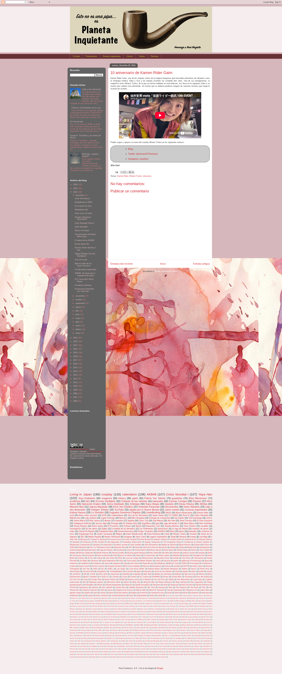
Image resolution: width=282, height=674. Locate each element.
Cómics (129, 56)
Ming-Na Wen (149, 582)
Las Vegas (121, 569)
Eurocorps (143, 611)
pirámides (192, 531)
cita (99, 649)
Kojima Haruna (78, 512)
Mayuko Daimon (205, 539)
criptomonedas (132, 649)
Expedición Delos (106, 531)
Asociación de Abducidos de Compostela (142, 598)
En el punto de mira (83, 206)
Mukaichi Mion (120, 547)
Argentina (104, 598)
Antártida (126, 574)
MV (84, 582)
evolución (144, 593)
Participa (154, 56)
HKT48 (186, 566)
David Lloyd (92, 609)
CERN (184, 563)
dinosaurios (89, 555)
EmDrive (95, 611)
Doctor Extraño (131, 609)
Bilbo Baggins (181, 601)
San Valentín (107, 587)
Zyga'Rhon (146, 523)
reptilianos (85, 563)
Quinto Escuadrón (142, 585)
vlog (125, 563)
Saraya (109, 635)
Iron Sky (86, 569)
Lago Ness (127, 622)
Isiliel (95, 569)
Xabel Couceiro (189, 553)
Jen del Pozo (159, 579)
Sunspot (161, 587)
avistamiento (204, 547)
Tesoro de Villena (134, 638)
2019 (75, 352)
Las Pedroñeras (146, 529)
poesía (188, 654)
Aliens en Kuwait (82, 230)
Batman (178, 574)
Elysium (197, 501)
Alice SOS (103, 574)
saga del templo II (171, 523)
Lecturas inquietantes (196, 509)
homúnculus (163, 529)
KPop (120, 558)
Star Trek (151, 587)
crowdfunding (153, 512)
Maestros (122, 625)
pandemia (194, 593)
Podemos (128, 585)
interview (147, 571)
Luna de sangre (132, 558)
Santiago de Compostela (159, 518)
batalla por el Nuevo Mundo (144, 509)
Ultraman (183, 537)
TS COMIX (173, 515)
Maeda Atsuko (154, 569)
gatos (139, 571)
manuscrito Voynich (93, 654)
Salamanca (83, 587)
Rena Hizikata (110, 633)
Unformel (176, 553)
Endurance (117, 611)
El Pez (90, 558)
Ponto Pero (204, 569)
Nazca (193, 569)
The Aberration (155, 638)
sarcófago (203, 537)
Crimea (133, 577)
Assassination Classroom (177, 598)
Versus (72, 643)
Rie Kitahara (122, 633)
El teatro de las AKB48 (84, 240)
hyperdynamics (90, 550)
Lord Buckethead (197, 622)
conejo (103, 593)
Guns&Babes (108, 614)
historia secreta (121, 545)
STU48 (72, 587)
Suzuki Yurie (74, 638)
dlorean (107, 520)
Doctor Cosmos (98, 566)
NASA (168, 513)
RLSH (88, 633)
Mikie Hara (85, 627)
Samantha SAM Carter (132, 542)
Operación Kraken (91, 504)
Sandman (88, 635)
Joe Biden (83, 619)
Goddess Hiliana (160, 539)
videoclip (146, 657)
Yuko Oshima (190, 526)
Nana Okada (152, 504)
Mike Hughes (74, 627)
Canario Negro (184, 603)
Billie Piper (191, 601)
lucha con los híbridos (163, 571)
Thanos (144, 638)
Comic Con (143, 520)
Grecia (194, 550)
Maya (177, 625)
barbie (189, 646)
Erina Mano (168, 550)
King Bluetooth (75, 622)
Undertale (139, 641)
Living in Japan (81, 494)
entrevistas (107, 545)
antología (83, 646)
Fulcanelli (168, 611)
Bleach (202, 574)
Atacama (202, 598)
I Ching (143, 617)
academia (75, 501)
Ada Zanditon (136, 545)
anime (208, 643)
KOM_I (110, 569)
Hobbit (201, 614)
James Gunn (205, 617)
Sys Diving (84, 638)
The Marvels (188, 638)
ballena (181, 646)
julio (77, 311)
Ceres (87, 606)
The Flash (194, 587)
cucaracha (143, 649)
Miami (126, 582)
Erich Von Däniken (123, 507)
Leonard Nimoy (151, 622)
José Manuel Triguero (107, 619)
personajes (179, 654)
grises (207, 561)
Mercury (207, 625)
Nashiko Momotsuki (159, 627)
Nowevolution (205, 627)
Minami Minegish (97, 627)
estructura (195, 649)
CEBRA (126, 603)
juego (164, 651)
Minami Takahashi (86, 553)
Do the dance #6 (82, 244)
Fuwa (85, 579)
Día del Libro (186, 609)
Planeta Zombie (118, 553)
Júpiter (171, 579)
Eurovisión (153, 611)
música (122, 498)
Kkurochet (86, 622)
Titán (79, 641)
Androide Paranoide (149, 507)
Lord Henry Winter (137, 569)
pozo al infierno (126, 555)
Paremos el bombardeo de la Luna (86, 108)
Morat (139, 627)
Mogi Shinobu (181, 582)
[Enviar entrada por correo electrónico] (116, 172)
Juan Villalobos (139, 619)
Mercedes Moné (113, 582)
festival (96, 651)
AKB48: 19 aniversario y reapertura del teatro (85, 274)
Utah (102, 590)
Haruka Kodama (154, 614)
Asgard (123, 598)
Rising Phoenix (80, 526)
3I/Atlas (203, 504)
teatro (152, 595)
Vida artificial (81, 643)
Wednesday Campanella (80, 545)
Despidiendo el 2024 (83, 202)
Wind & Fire (129, 643)
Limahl (176, 622)
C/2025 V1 (104, 577)
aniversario (73, 646)
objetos (185, 571)
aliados (87, 593)
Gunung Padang (121, 614)
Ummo (130, 641)
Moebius (118, 627)
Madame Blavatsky (109, 625)
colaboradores (117, 515)
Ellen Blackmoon (198, 498)
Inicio (163, 264)
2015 (75, 367)
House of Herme (111, 617)
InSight (170, 617)
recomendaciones (119, 595)
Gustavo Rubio (176, 539)
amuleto (201, 553)
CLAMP (134, 603)
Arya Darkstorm (87, 498)
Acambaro (189, 595)
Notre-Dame (194, 627)
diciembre (79, 195)
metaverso (74, 563)
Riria (165, 585)
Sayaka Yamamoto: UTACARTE (83, 218)
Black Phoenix (185, 545)
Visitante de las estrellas (134, 501)
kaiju (169, 651)
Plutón (152, 630)
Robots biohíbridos (154, 633)
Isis (102, 569)
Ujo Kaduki (179, 518)
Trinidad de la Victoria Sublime (196, 542)
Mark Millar (139, 625)
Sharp (173, 537)
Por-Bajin (83, 561)
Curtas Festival (130, 539)
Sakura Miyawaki (98, 507)
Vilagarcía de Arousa (124, 590)
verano (209, 571)
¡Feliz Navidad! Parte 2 (84, 223)
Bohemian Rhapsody (96, 603)
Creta (148, 606)
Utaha (198, 641)
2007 (75, 397)
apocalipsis (93, 646)
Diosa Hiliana (186, 504)
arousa (142, 646)
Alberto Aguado (94, 537)
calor (95, 593)
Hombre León (76, 617)
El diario (76, 56)
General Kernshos (125, 531)
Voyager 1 (92, 643)
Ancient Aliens (140, 550)
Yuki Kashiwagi (195, 518)
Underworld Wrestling (152, 641)
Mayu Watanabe (188, 625)
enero (78, 333)
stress (108, 657)
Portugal (114, 523)
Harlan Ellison (110, 579)
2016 (75, 364)
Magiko (73, 553)
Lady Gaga (197, 579)
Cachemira (163, 603)
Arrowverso (114, 598)
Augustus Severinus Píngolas (125, 512)
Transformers (88, 641)
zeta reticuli (134, 563)
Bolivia (108, 603)
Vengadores (101, 571)
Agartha (131, 520)
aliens (181, 531)
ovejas (171, 654)
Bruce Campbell (90, 577)
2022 (75, 341)
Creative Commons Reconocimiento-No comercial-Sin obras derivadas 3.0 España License (86, 456)
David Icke (81, 609)
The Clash (166, 638)
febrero (78, 329)
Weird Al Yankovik (156, 590)
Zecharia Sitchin (197, 643)
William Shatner (146, 561)
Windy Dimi (191, 547)
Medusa (199, 625)
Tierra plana (131, 561)
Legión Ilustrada (108, 518)
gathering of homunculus (192, 561)
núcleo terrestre (160, 654)
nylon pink (149, 654)
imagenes (107, 498)
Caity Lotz (172, 603)
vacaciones (137, 657)
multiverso (120, 654)
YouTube (119, 509)
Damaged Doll (198, 555)
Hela (164, 614)
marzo (78, 325)
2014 (75, 371)
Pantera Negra (86, 630)
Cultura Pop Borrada (168, 606)
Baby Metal (109, 601)
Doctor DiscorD (118, 609)
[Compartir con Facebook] (130, 172)
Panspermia (74, 630)
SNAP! (203, 633)
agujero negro (75, 593)
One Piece (186, 558)
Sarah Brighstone (109, 561)
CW (141, 603)
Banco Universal (120, 601)
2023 (75, 338)
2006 (75, 401)
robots (138, 555)
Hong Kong (99, 617)
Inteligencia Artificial (82, 523)
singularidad (141, 595)
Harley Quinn (197, 566)
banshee (96, 545)
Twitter (123, 641)
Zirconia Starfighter (105, 501)
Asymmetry (193, 598)
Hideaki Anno (190, 539)
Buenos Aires (117, 603)
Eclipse (197, 545)
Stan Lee (167, 635)
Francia (167, 566)
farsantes (88, 651)
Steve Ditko (187, 635)
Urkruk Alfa (189, 641)
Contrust (140, 606)
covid (122, 649)
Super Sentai (158, 515)
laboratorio (186, 651)
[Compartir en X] (127, 172)
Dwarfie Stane (174, 609)
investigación (75, 529)
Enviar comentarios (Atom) (166, 271)
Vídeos (142, 56)
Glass (80, 614)
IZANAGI (161, 531)
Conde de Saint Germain (126, 606)
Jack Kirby (110, 558)
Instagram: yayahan (138, 159)
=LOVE (92, 574)
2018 (75, 356)
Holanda (209, 614)
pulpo (90, 595)
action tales (204, 590)
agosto (78, 307)
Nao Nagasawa (196, 582)
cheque (93, 649)
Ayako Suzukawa (104, 534)
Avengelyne (91, 601)
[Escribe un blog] (124, 172)
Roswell (186, 633)
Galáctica (177, 611)
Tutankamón (114, 641)
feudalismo (105, 651)
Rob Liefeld (153, 553)
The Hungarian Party (172, 542)
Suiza (121, 561)
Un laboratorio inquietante (85, 269)
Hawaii (99, 558)
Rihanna (132, 633)
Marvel (138, 526)
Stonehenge (75, 571)
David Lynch (84, 566)
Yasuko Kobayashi (174, 590)
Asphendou (163, 598)
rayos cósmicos (102, 595)
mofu (177, 571)
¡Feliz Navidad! (81, 227)
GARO (72, 547)
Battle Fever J (162, 601)
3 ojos (129, 550)
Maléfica (131, 625)
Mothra (184, 569)
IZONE (122, 579)
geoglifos (127, 651)
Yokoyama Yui (191, 590)
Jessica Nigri (101, 523)
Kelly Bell (198, 619)
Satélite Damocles (136, 587)
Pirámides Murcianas (139, 630)
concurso (115, 649)
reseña (80, 657)
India (177, 617)
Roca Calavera (169, 633)
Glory (86, 614)
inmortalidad (137, 651)
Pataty (107, 630)
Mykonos (123, 518)
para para (206, 593)
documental (159, 649)
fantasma (73, 651)
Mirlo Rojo (109, 627)
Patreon (115, 630)
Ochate (176, 558)
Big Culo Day (190, 574)
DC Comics (144, 577)
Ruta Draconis (187, 585)
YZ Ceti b (153, 643)
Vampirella (206, 641)
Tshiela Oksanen (101, 641)
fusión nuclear (116, 651)
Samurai (95, 587)
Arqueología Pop (86, 534)
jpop (157, 523)
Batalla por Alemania (163, 574)
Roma (179, 633)
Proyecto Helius (194, 630)
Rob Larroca (95, 520)
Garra (185, 611)
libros (177, 593)
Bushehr (186, 555)
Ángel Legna (161, 657)
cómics (209, 518)
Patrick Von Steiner (154, 498)
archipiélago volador (123, 646)
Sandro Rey (121, 587)
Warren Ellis (141, 590)
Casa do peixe (77, 606)
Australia (81, 601)
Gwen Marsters (192, 507)
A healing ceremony (83, 285)
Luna (72, 515)
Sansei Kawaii (99, 635)
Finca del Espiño (202, 577)
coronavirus (77, 555)
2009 (75, 390)
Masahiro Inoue (163, 558)
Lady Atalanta (90, 518)
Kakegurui (162, 619)
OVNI (104, 515)
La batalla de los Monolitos (123, 529)
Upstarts (169, 504)
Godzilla (177, 566)
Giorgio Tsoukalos (145, 531)
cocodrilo (204, 526)
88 (85, 574)
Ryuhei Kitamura (203, 585)
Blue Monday (81, 603)
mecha (112, 654)
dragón (134, 593)
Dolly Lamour (143, 609)
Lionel (166, 534)
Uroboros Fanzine (89, 590)
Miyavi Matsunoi (165, 582)
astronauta (151, 646)
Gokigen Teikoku (100, 509)
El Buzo (81, 558)
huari (170, 593)
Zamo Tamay (175, 643)
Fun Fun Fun (75, 579)
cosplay (106, 494)
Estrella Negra (182, 550)
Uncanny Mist (88, 571)
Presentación (91, 56)
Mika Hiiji (136, 582)
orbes (193, 571)
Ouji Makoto (158, 520)
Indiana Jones (133, 579)
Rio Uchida (99, 542)
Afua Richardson (151, 545)
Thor (203, 587)
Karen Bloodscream (134, 534)
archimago (110, 646)
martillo (105, 654)
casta (86, 649)
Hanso (144, 614)
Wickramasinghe (104, 643)
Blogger (160, 668)
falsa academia (104, 555)
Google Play (96, 579)
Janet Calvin (140, 537)
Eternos (146, 566)
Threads (207, 638)
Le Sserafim (97, 512)
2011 (75, 382)
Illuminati (162, 617)
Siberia (173, 547)
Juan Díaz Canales (124, 619)
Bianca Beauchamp (184, 513)
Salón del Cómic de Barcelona (155, 547)
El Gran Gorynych (204, 520)
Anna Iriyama (93, 598)
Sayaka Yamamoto (152, 542)
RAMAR (81, 633)
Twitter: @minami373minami (143, 154)
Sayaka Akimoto (172, 526)
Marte (172, 531)
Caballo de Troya (151, 603)
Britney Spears (155, 550)
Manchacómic (147, 558)
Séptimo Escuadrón (97, 638)
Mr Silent (146, 627)
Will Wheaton (117, 643)
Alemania (209, 595)
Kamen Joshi (173, 619)
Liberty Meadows (165, 622)
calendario (129, 494)
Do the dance (91, 529)
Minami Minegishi (171, 569)
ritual (131, 595)
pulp (83, 595)
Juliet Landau (151, 619)
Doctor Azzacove (104, 609)
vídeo (72, 531)
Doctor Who (177, 577)
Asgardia (136, 574)
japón (135, 498)
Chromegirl (194, 563)
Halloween (82, 547)
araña (102, 646)
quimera (72, 657)
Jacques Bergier (192, 617)
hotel (115, 555)
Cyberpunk (182, 606)
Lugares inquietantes (158, 537)
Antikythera (160, 563)
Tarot (170, 587)
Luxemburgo (96, 625)
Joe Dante (93, 619)
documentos (171, 507)
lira (200, 651)
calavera (196, 646)
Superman (206, 635)
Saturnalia (118, 635)
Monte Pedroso (102, 553)
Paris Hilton (98, 630)
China (124, 577)
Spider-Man (158, 635)
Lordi (81, 625)
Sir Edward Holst (130, 523)
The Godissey (177, 638)
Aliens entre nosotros (88, 515)
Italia (183, 617)
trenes (121, 657)
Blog (130, 149)
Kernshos (207, 619)
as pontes (129, 571)
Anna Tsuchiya (186, 520)
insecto (146, 651)
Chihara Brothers (98, 606)
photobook (74, 595)
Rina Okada (141, 633)
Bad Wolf (147, 574)
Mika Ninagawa (138, 518)
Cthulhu (155, 606)
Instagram (128, 537)
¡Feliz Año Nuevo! (82, 198)
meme (184, 593)
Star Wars (165, 553)
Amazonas (115, 574)
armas (135, 646)
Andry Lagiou (164, 555)
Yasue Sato (164, 643)
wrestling (120, 550)
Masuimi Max (77, 507)
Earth (195, 609)
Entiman (127, 526)
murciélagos (131, 654)
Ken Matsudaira (183, 579)
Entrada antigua (201, 264)
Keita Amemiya (153, 534)
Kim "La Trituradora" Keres (100, 547)
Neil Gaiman (172, 627)
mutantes (119, 520)
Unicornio (165, 641)
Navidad (76, 542)
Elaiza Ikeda (97, 526)
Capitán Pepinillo (206, 603)
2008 (75, 393)
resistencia (97, 563)
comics (158, 561)
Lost (87, 625)
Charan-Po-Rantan (86, 531)
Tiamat (72, 641)
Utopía (181, 547)
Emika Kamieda (105, 611)
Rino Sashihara (205, 523)
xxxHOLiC (77, 574)
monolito (193, 534)
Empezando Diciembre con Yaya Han (84, 290)
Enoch (126, 611)
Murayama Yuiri (153, 526)
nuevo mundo (172, 509)
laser (194, 651)
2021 (75, 345)
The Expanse (181, 587)
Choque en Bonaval (98, 539)
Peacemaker (125, 630)
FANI (160, 611)
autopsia (173, 646)
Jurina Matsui (79, 520)
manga (193, 537)
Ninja (137, 547)
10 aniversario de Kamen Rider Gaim (85, 235)
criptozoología (75, 550)
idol (88, 501)
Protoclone (182, 630)
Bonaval (84, 539)
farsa (80, 651)
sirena (107, 563)
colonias (106, 649)
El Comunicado (76, 121)
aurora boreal (162, 646)
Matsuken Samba (167, 625)
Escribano (134, 611)
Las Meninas (138, 622)
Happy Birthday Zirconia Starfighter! (85, 255)
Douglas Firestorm (115, 566)
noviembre (80, 296)
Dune (165, 609)
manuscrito (80, 654)
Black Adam (202, 601)
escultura (178, 649)
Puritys (205, 630)
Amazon (84, 598)
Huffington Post (125, 617)
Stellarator (177, 635)
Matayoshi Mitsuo (152, 625)
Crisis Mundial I (177, 494)
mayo (78, 318)
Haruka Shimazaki (112, 537)
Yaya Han (205, 494)
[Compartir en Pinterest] (132, 172)
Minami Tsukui (135, 176)
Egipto (104, 529)
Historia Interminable (190, 614)
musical (140, 654)
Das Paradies (201, 606)
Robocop (174, 585)
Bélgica (119, 534)
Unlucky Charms (177, 641)
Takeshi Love (111, 638)
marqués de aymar (200, 529)
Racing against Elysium (136, 553)
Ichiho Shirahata (201, 515)
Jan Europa (74, 619)
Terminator (121, 638)
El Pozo (206, 545)
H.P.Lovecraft (134, 614)
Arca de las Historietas (138, 515)
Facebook (189, 577)
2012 (75, 379)
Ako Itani (171, 520)
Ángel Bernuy (147, 563)
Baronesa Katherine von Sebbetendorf (142, 601)
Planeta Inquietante (113, 585)
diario (111, 593)
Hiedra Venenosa (174, 614)
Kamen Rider (122, 176)
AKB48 (151, 494)
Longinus (185, 622)
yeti (153, 657)
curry (151, 649)
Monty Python (129, 627)
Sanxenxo (94, 561)
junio (77, 314)
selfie (94, 657)
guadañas (177, 498)
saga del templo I (106, 550)
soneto (100, 657)
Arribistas (135, 504)
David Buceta (144, 539)
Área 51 (186, 515)
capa (80, 649)
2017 (75, 360)
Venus (110, 590)
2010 (75, 386)
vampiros (116, 563)
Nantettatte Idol (81, 210)
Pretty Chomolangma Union (166, 630)
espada (186, 649)
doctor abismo (122, 593)
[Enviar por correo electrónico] (121, 172)
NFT (130, 547)
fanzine (167, 561)
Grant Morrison (96, 614)
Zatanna (186, 643)
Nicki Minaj (183, 627)
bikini (210, 553)
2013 (75, 375)
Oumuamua (199, 558)
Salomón (79, 635)
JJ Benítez (147, 579)
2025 (75, 188)
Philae (99, 585)
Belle (171, 601)
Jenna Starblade (115, 504)
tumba (128, 657)
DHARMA (156, 577)
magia (72, 654)
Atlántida (176, 555)
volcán (160, 595)
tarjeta (114, 657)
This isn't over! (81, 260)
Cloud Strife (111, 606)
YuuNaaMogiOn (116, 571)
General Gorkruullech (196, 611)
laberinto (177, 651)
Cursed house (115, 539)
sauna (87, 657)
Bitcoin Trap (173, 563)
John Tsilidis (205, 550)
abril (77, 322)
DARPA (191, 606)
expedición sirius (157, 593)
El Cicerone (204, 609)
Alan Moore (199, 595)
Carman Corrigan (178, 501)
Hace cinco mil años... (84, 213)
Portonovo (87, 542)
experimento (206, 649)
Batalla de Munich (169, 545)
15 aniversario (149, 555)
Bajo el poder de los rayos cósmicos (83, 264)
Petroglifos (89, 585)
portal (201, 571)
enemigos (169, 649)
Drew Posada (155, 609)
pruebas (207, 654)
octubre (78, 299)
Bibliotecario (75, 518)
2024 (75, 192)
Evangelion (156, 566)
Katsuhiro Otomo (186, 619)
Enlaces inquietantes (112, 56)
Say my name (129, 635)
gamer (175, 561)
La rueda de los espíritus (111, 622)
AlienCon (75, 598)
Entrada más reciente (121, 264)
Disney (166, 577)
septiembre (80, 303)
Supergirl (197, 635)
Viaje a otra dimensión (91, 89)
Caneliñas (194, 603)
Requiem (156, 585)
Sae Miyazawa (113, 542)
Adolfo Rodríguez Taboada (82, 450)
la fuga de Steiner (180, 529)
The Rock (198, 638)
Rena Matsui (189, 523)
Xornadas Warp (141, 643)
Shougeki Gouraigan (144, 635)
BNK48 (99, 601)
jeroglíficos (155, 651)
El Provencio (113, 526)
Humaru (136, 617)
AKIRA (180, 595)
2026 (75, 184)
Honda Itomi (88, 617)
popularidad (198, 654)
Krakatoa (96, 622)
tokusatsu (147, 176)
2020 (75, 349)
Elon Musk (85, 611)
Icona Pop (152, 617)
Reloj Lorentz (97, 633)
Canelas (115, 577)
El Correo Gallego (132, 566)
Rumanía (195, 633)
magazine (206, 651)
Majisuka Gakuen (96, 582)
